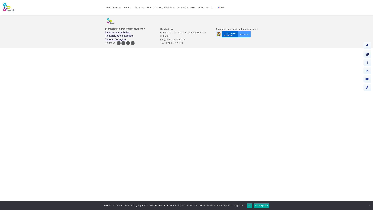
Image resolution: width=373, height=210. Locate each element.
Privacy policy (261, 205)
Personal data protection (117, 32)
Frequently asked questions (119, 36)
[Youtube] (123, 43)
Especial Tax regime (115, 39)
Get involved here (206, 7)
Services (128, 7)
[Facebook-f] (119, 43)
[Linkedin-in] (133, 43)
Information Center (186, 7)
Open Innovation (143, 7)
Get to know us (113, 7)
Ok (249, 205)
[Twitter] (128, 43)
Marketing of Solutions (164, 7)
